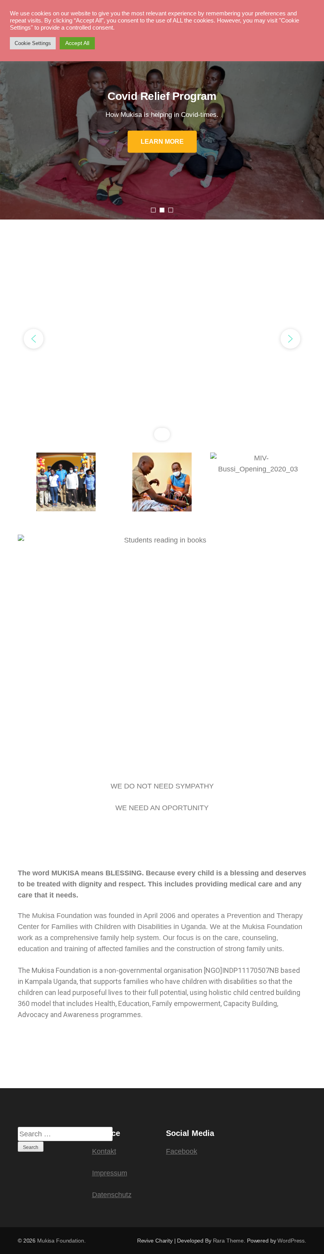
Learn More (162, 141)
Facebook (181, 1151)
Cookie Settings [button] (33, 43)
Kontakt (104, 1151)
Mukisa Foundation (60, 1240)
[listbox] (162, 121)
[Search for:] (65, 1134)
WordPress (291, 1240)
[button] (33, 339)
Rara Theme (228, 1240)
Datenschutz (112, 1195)
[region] (162, 339)
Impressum (109, 1173)
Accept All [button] (77, 43)
